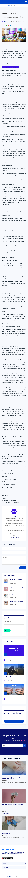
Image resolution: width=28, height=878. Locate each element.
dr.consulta (6, 21)
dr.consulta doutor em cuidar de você (13, 657)
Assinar (7, 630)
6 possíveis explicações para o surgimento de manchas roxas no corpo (16, 580)
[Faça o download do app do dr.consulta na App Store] (10, 858)
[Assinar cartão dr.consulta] (10, 66)
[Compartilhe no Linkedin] (10, 25)
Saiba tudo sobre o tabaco (10, 696)
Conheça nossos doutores (14, 537)
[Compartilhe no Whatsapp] (6, 25)
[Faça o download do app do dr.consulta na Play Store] (4, 858)
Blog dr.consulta (5, 5)
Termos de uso (9, 876)
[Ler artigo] (6, 581)
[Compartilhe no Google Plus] (8, 25)
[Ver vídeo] (14, 650)
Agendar (14, 721)
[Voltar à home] (8, 849)
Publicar (23, 567)
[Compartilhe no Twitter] (4, 25)
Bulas (9, 5)
